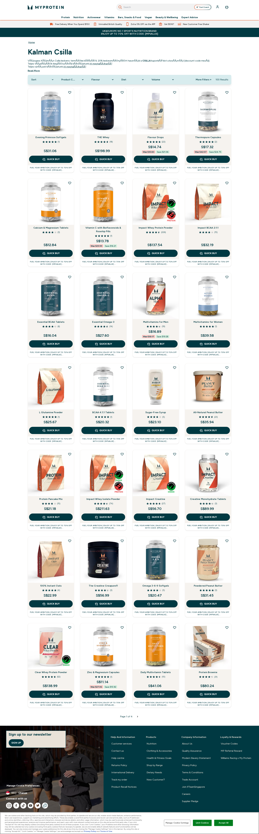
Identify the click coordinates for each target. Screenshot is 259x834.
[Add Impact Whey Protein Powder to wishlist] (175, 183)
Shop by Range (155, 765)
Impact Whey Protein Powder (156, 227)
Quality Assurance (192, 751)
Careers (186, 794)
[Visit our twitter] (38, 806)
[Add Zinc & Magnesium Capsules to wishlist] (122, 627)
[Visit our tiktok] (23, 806)
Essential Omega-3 (103, 322)
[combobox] (164, 7)
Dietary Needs (154, 772)
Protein (65, 17)
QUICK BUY (53, 159)
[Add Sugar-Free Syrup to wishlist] (175, 368)
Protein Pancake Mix (51, 499)
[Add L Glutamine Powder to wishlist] (70, 368)
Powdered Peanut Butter (208, 585)
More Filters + (203, 79)
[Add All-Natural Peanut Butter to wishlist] (227, 368)
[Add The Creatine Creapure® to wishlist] (122, 541)
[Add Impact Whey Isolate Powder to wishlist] (122, 454)
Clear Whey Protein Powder (51, 672)
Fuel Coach (204, 7)
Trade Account (190, 779)
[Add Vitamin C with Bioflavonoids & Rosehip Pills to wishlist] (122, 183)
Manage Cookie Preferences (23, 785)
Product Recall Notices (124, 787)
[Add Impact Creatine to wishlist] (175, 454)
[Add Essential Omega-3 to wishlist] (122, 277)
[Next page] (137, 716)
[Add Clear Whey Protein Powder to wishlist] (70, 627)
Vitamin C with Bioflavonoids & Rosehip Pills (103, 229)
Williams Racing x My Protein (236, 758)
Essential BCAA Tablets (50, 322)
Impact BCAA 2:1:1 (208, 227)
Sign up (16, 742)
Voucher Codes (229, 743)
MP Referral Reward (231, 751)
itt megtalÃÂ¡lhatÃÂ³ (100, 63)
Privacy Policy (189, 765)
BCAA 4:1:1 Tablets (103, 412)
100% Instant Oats (51, 585)
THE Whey (103, 137)
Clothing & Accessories (159, 751)
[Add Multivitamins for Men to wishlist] (175, 277)
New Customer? (156, 779)
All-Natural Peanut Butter (208, 412)
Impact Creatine (155, 499)
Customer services (121, 743)
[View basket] (226, 7)
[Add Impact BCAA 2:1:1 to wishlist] (227, 183)
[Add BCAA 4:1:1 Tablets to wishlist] (122, 368)
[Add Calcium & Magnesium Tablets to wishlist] (70, 183)
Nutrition (78, 17)
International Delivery (122, 772)
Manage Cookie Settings (177, 823)
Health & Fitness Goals (159, 758)
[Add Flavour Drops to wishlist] (175, 92)
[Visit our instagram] (9, 806)
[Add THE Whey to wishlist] (122, 92)
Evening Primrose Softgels (51, 137)
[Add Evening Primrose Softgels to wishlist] (70, 92)
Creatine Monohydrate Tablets (208, 499)
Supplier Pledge (190, 801)
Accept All (223, 823)
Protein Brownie (208, 672)
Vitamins (109, 17)
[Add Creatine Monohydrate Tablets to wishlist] (227, 454)
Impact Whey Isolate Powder (103, 499)
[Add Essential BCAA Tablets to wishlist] (70, 277)
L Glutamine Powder (51, 412)
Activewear (94, 17)
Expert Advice (190, 17)
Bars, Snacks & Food (129, 17)
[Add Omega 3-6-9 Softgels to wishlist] (175, 541)
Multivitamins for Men (155, 322)
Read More (34, 70)
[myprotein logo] (46, 7)
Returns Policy (119, 765)
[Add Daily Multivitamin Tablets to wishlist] (175, 627)
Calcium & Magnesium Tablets (50, 227)
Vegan (148, 17)
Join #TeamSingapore (193, 787)
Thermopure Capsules (208, 137)
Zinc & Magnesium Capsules (103, 672)
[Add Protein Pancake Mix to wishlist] (70, 454)
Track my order (119, 779)
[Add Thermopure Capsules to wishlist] (227, 92)
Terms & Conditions (192, 772)
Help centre (117, 758)
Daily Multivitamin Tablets (156, 672)
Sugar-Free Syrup (155, 412)
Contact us (117, 751)
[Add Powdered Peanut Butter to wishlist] (227, 541)
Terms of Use (106, 831)
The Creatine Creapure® (103, 585)
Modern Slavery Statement (196, 758)
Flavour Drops (156, 137)
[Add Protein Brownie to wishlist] (227, 627)
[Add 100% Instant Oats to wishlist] (70, 541)
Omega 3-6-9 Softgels (155, 585)
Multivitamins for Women (208, 322)
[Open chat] (45, 806)
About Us (187, 743)
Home (31, 42)
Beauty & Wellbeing (167, 17)
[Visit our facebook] (16, 806)
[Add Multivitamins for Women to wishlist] (227, 277)
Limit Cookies (202, 823)
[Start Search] (120, 7)
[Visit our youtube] (31, 806)
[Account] (217, 7)
